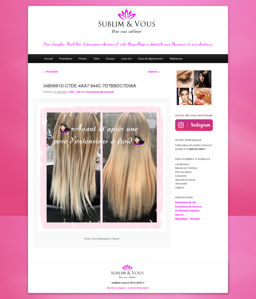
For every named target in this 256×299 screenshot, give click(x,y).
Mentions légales (116, 287)
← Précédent (50, 71)
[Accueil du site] (128, 278)
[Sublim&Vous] (128, 22)
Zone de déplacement (150, 58)
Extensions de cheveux (100, 92)
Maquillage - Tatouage (187, 218)
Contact (110, 58)
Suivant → (154, 71)
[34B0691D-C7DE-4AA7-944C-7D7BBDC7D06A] (101, 167)
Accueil (48, 58)
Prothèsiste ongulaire (187, 210)
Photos (83, 58)
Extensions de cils (185, 202)
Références (176, 58)
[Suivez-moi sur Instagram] (194, 130)
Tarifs (96, 58)
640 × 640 (75, 92)
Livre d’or (126, 58)
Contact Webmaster (138, 287)
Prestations (65, 58)
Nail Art (179, 214)
